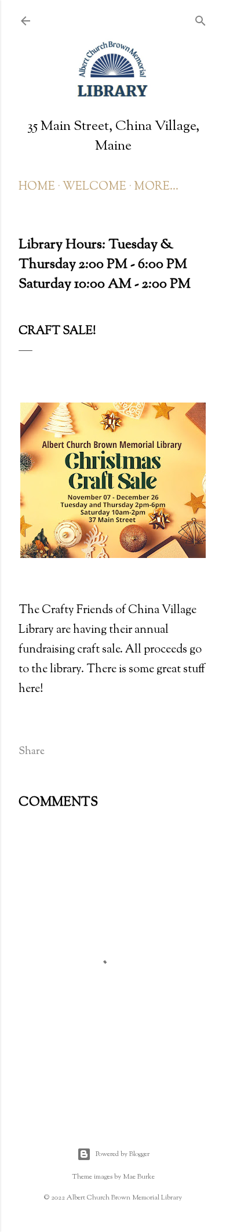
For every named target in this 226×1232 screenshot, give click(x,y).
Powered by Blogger (123, 1154)
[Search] (200, 20)
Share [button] (32, 751)
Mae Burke (139, 1177)
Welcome (94, 187)
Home (37, 187)
